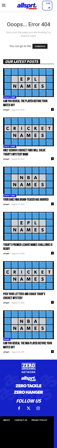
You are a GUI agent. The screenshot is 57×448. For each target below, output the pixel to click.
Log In (48, 5)
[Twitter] (28, 408)
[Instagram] (38, 408)
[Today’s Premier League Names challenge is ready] (28, 226)
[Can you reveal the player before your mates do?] (28, 82)
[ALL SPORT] (27, 5)
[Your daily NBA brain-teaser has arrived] (28, 181)
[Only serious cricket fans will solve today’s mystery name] (28, 131)
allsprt (6, 110)
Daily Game (9, 97)
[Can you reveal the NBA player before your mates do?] (28, 324)
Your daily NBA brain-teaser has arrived (26, 200)
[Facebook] (19, 408)
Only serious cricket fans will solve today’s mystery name (24, 152)
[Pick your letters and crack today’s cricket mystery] (28, 275)
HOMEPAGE (40, 46)
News (7, 339)
